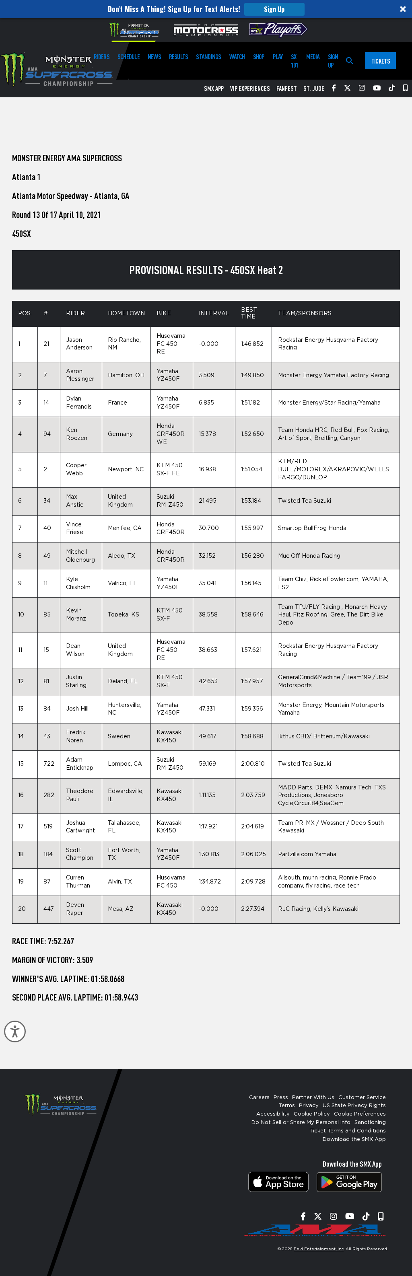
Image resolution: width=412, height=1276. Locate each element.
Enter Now (206, 717)
